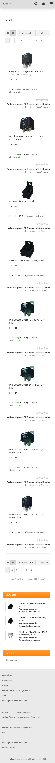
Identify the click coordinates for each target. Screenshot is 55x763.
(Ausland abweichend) (35, 216)
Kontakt (5, 685)
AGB (4, 695)
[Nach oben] (46, 758)
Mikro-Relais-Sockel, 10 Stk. (22, 201)
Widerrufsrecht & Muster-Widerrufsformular (21, 717)
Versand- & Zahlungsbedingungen (16, 713)
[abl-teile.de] (6, 4)
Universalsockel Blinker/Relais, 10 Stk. (27, 260)
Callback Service (9, 747)
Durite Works (11, 660)
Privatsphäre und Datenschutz (15, 701)
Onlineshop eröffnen (18, 759)
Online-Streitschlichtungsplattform (17, 690)
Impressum (7, 680)
